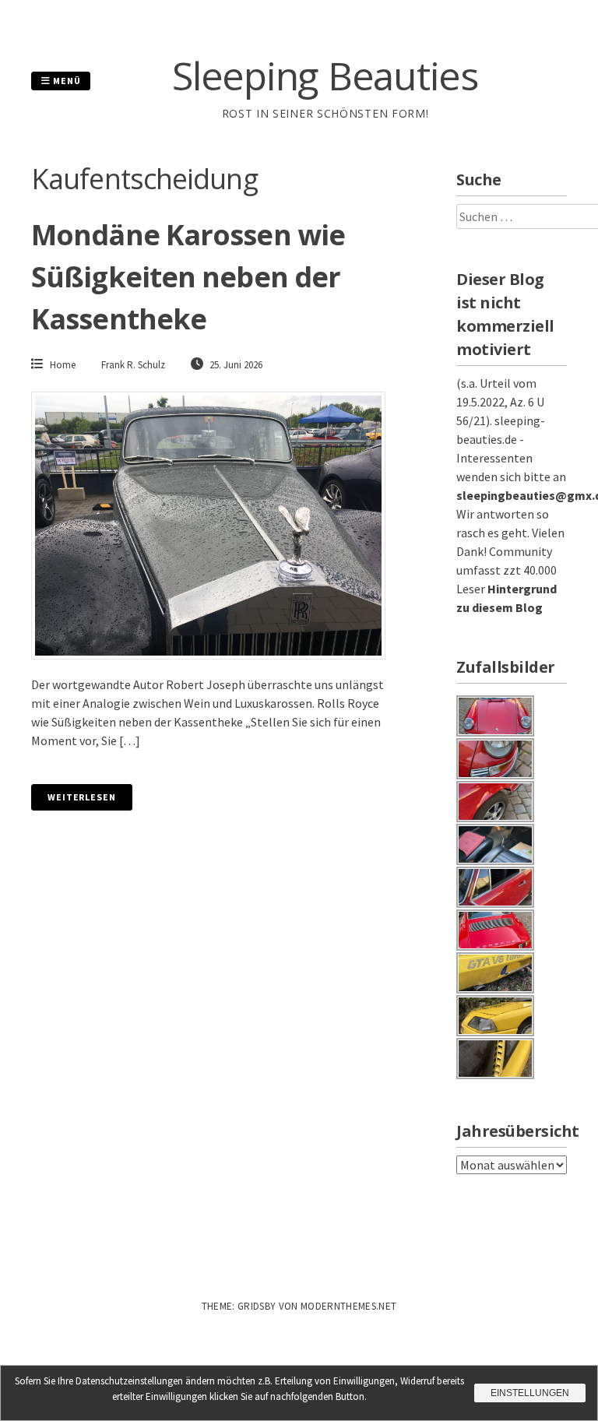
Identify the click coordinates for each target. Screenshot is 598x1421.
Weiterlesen (81, 797)
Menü (66, 80)
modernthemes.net (348, 1306)
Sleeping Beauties (325, 75)
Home (63, 364)
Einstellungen (530, 1393)
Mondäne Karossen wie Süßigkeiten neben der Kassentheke (188, 277)
